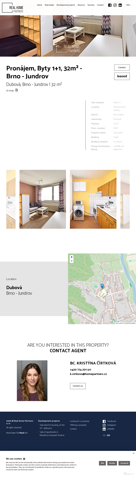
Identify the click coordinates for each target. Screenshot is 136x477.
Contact (99, 24)
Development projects (57, 25)
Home (31, 24)
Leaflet (120, 323)
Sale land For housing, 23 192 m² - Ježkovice (52, 426)
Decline (112, 463)
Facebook (111, 421)
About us (77, 25)
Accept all (124, 463)
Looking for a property (79, 421)
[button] (102, 286)
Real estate (40, 25)
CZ (104, 435)
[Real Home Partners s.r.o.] (22, 7)
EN (127, 24)
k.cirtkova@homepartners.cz (88, 374)
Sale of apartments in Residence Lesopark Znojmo (52, 433)
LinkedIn (110, 429)
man (24, 433)
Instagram (111, 425)
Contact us (78, 386)
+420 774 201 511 (80, 369)
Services (88, 24)
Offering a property (78, 425)
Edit (102, 463)
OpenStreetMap (130, 323)
